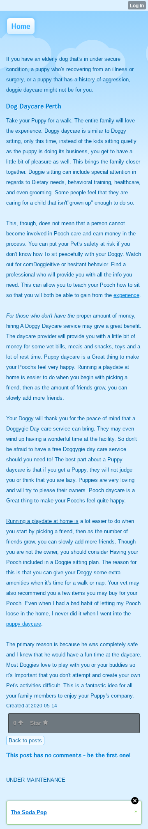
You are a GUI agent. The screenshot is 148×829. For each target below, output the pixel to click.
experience (126, 295)
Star (36, 723)
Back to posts (25, 740)
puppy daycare (23, 624)
